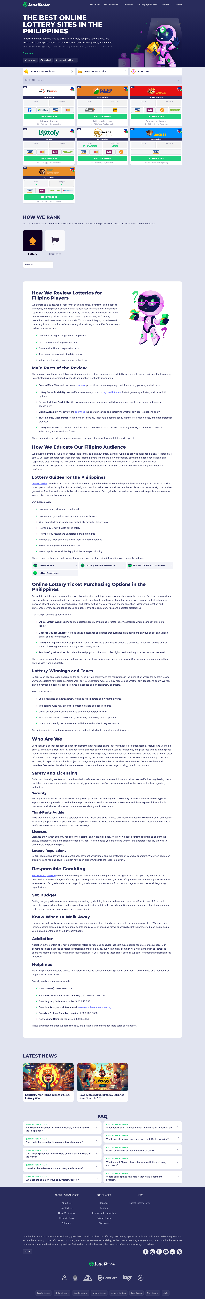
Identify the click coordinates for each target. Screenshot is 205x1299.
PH (26, 1251)
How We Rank (66, 1218)
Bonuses (104, 1202)
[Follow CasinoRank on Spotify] (172, 1252)
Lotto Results (111, 4)
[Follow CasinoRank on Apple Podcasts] (179, 1252)
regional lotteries (112, 392)
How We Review (66, 1213)
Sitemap (66, 1223)
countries (80, 411)
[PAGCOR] (64, 1278)
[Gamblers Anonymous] (87, 1278)
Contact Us (66, 1208)
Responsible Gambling (104, 1213)
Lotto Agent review (49, 121)
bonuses (80, 385)
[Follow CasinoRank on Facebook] (145, 1252)
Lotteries (95, 4)
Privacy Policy (104, 1218)
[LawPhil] (75, 1278)
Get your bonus (49, 116)
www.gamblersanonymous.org (94, 1007)
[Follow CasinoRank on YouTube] (166, 1252)
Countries (128, 4)
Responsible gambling (44, 875)
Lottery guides (39, 483)
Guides (165, 4)
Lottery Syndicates (147, 4)
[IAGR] (127, 1278)
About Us (67, 1202)
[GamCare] (107, 1278)
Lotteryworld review (102, 121)
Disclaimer (104, 1223)
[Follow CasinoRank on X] (159, 1252)
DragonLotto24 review (156, 121)
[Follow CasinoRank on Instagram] (152, 1252)
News (179, 4)
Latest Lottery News (139, 1202)
